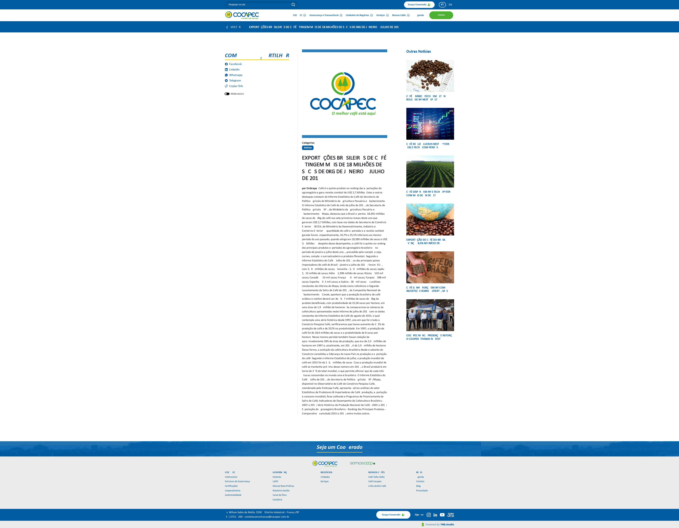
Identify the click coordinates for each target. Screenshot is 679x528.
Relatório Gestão (281, 490)
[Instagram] (429, 514)
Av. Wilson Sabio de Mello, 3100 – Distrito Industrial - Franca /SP (262, 512)
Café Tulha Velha (376, 477)
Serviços (325, 481)
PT (442, 4)
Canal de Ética (280, 495)
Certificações (231, 486)
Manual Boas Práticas (283, 486)
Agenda (420, 477)
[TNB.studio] (438, 524)
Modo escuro (237, 94)
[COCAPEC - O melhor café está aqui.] (242, 15)
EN (450, 4)
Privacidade (422, 490)
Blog (418, 486)
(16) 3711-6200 (234, 516)
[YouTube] (442, 514)
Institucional (231, 477)
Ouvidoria (277, 499)
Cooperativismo (232, 490)
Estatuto (277, 477)
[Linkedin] (435, 514)
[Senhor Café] (450, 514)
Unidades (325, 477)
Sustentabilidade (233, 495)
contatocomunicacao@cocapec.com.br (267, 516)
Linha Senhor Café (377, 486)
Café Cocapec (375, 481)
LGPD (275, 481)
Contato (420, 481)
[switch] (227, 94)
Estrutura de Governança (237, 481)
